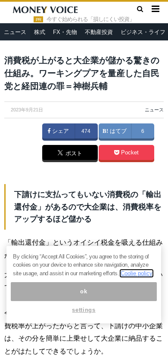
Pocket (129, 153)
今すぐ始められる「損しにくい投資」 (90, 19)
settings (83, 310)
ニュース (15, 32)
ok (83, 291)
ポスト (73, 154)
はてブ (117, 131)
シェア (59, 131)
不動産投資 (99, 32)
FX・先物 (65, 32)
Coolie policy (136, 273)
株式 (39, 32)
